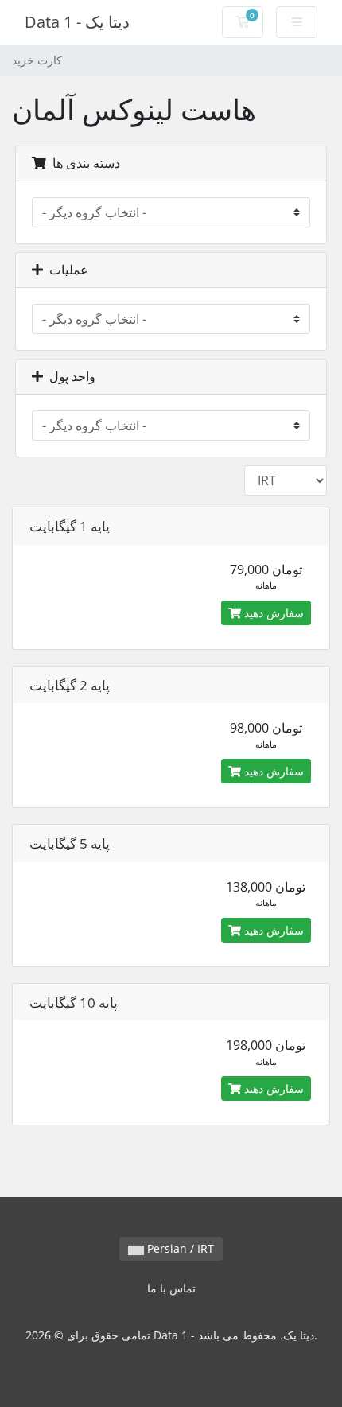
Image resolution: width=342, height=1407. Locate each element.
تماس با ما (171, 1288)
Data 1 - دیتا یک (77, 22)
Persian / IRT (179, 1248)
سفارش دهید (272, 612)
